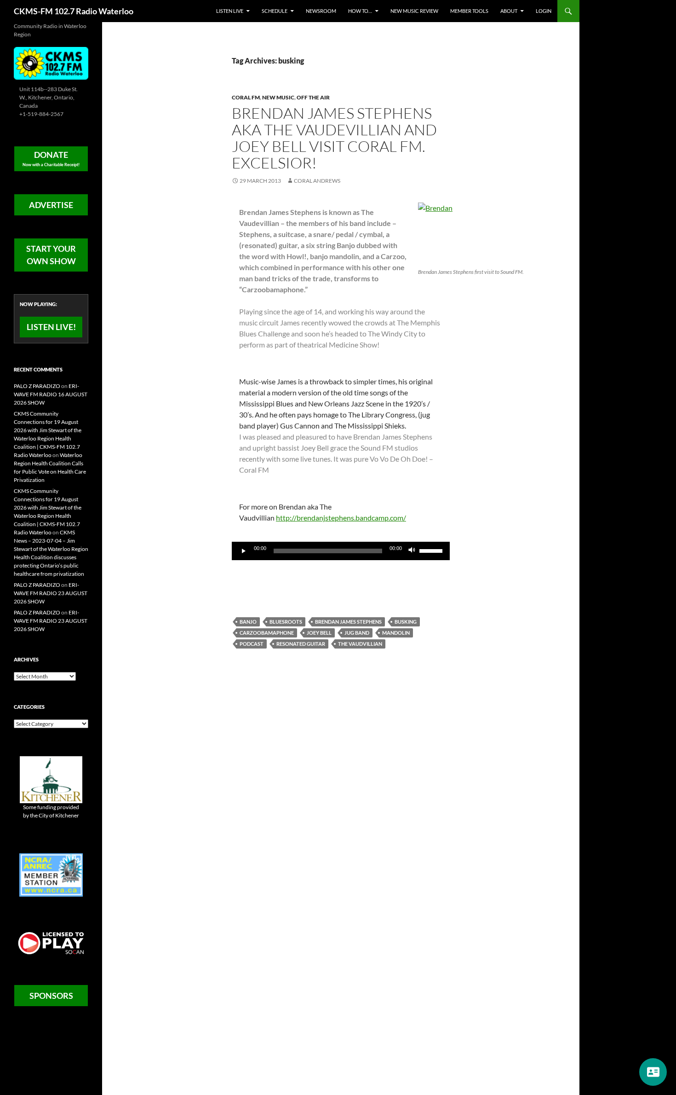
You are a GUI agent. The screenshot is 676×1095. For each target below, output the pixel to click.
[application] (341, 551)
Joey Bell (319, 633)
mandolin (396, 633)
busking (406, 622)
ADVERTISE (51, 205)
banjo (248, 622)
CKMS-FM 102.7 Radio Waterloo (73, 11)
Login (543, 11)
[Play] (243, 551)
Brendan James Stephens (348, 622)
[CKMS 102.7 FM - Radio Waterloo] (51, 62)
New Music (278, 97)
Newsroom (321, 11)
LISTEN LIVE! (51, 327)
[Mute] (412, 551)
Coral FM (246, 97)
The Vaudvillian (360, 644)
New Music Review (414, 11)
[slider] (432, 550)
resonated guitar (300, 644)
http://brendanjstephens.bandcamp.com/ (341, 517)
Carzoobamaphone (267, 633)
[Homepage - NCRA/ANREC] (51, 874)
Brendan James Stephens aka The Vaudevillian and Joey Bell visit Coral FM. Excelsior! (334, 138)
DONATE (51, 158)
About (508, 11)
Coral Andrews (317, 180)
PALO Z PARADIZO (37, 385)
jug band (356, 633)
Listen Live (229, 11)
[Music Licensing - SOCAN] (51, 942)
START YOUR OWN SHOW (51, 254)
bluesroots (285, 622)
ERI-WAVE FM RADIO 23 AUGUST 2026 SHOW (50, 593)
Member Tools (469, 11)
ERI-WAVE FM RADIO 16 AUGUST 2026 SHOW (50, 394)
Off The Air (313, 97)
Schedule (274, 11)
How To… (360, 11)
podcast (252, 644)
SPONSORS (51, 996)
